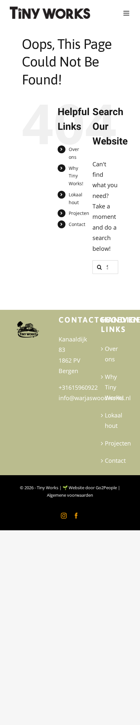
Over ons (111, 354)
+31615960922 (78, 387)
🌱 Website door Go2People (90, 488)
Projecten (79, 213)
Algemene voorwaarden (70, 495)
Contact (77, 224)
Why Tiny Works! (76, 176)
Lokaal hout (112, 420)
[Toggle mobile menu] (126, 12)
